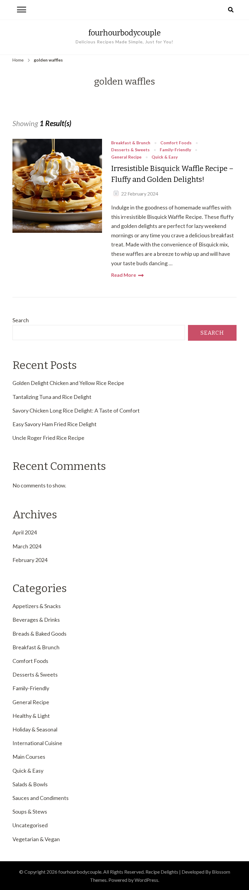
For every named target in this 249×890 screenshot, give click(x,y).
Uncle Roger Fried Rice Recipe (48, 437)
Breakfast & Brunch (130, 143)
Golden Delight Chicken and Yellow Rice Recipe (68, 383)
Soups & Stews (29, 811)
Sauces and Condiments (40, 798)
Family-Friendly (175, 150)
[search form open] (231, 10)
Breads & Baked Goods (39, 633)
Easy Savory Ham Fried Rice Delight (54, 424)
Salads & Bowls (30, 784)
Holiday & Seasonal (34, 729)
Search (20, 320)
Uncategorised (30, 825)
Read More (123, 275)
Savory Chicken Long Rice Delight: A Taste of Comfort (76, 410)
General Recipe (126, 157)
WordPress (146, 880)
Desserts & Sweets (130, 150)
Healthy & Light (31, 715)
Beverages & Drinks (36, 619)
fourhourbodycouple (124, 33)
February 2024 (29, 560)
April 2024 (24, 532)
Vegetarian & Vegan (36, 839)
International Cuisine (37, 743)
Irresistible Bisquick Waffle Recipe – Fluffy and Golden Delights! (172, 174)
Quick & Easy (165, 157)
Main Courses (28, 756)
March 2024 (26, 546)
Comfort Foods (176, 143)
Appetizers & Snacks (36, 606)
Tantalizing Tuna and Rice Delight (51, 396)
